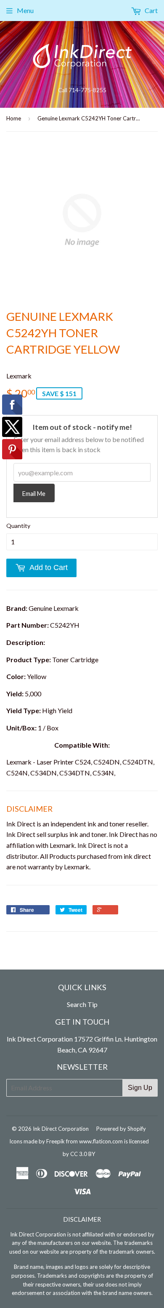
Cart (150, 10)
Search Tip (82, 1004)
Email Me (33, 493)
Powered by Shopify (121, 1128)
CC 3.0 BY (82, 1154)
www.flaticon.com (101, 1141)
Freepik (55, 1141)
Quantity (18, 525)
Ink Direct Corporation (61, 1128)
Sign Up (140, 1087)
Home (13, 118)
